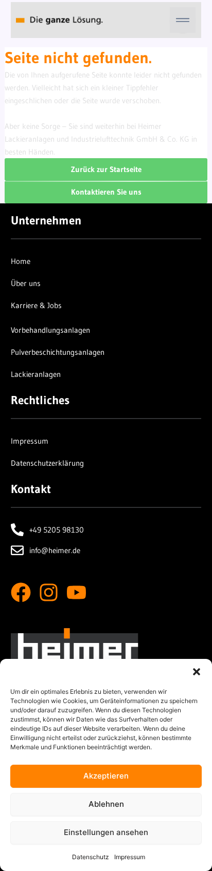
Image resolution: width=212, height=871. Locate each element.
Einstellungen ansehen (106, 832)
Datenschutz (90, 857)
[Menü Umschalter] (183, 20)
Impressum (129, 857)
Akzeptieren (106, 776)
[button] (196, 672)
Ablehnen (106, 804)
